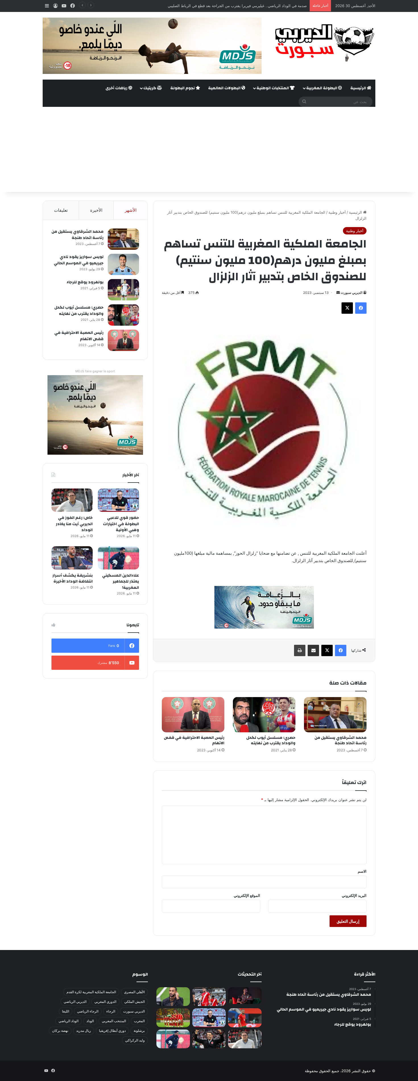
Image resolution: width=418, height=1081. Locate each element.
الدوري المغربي (105, 1001)
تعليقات (61, 210)
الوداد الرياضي (68, 1021)
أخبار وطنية (337, 212)
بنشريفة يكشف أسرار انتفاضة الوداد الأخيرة (72, 578)
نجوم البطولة (183, 88)
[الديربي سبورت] (322, 42)
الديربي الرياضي (75, 1001)
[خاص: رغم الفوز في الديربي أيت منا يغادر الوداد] (72, 500)
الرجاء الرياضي (87, 1011)
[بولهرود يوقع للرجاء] (123, 289)
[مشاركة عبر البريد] (313, 650)
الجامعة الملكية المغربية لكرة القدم (91, 992)
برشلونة (139, 1030)
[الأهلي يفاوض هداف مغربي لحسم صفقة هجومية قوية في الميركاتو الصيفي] (173, 1017)
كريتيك (150, 88)
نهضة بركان (60, 1030)
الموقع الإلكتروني (247, 895)
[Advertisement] (209, 149)
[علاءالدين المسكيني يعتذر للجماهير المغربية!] (118, 557)
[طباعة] (299, 650)
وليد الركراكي (135, 1040)
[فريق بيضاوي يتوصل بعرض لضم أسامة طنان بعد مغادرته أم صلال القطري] (245, 1017)
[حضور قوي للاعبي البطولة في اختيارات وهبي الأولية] (118, 500)
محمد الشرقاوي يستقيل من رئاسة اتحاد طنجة (340, 740)
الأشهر (130, 210)
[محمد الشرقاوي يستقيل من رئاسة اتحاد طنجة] (335, 714)
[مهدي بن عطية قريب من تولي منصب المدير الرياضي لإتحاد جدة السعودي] (173, 996)
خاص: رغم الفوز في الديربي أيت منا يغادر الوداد (74, 524)
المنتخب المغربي (114, 1021)
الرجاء (110, 1011)
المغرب (139, 1021)
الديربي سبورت (351, 292)
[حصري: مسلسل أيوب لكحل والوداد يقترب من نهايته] (264, 714)
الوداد (90, 1021)
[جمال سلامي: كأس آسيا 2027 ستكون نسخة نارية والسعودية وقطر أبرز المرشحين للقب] (209, 1039)
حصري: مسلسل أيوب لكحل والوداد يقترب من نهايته (270, 740)
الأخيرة (96, 210)
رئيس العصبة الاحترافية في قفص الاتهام (194, 740)
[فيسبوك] (361, 308)
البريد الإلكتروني (354, 895)
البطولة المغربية (322, 88)
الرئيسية (358, 88)
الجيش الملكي (134, 1001)
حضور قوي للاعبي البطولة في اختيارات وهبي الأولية (121, 524)
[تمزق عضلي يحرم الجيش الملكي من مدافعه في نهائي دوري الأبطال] (245, 995)
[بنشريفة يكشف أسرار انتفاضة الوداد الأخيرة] (72, 557)
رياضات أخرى (116, 88)
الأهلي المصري (134, 992)
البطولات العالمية (224, 88)
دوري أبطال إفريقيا (112, 1030)
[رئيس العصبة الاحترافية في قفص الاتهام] (193, 714)
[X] (347, 308)
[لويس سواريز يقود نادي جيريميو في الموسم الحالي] (123, 264)
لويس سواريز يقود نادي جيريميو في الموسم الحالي (79, 260)
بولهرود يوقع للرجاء (85, 282)
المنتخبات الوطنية (273, 88)
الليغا (65, 1011)
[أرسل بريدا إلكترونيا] (338, 292)
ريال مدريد (83, 1030)
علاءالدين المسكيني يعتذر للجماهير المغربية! (120, 581)
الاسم (362, 871)
